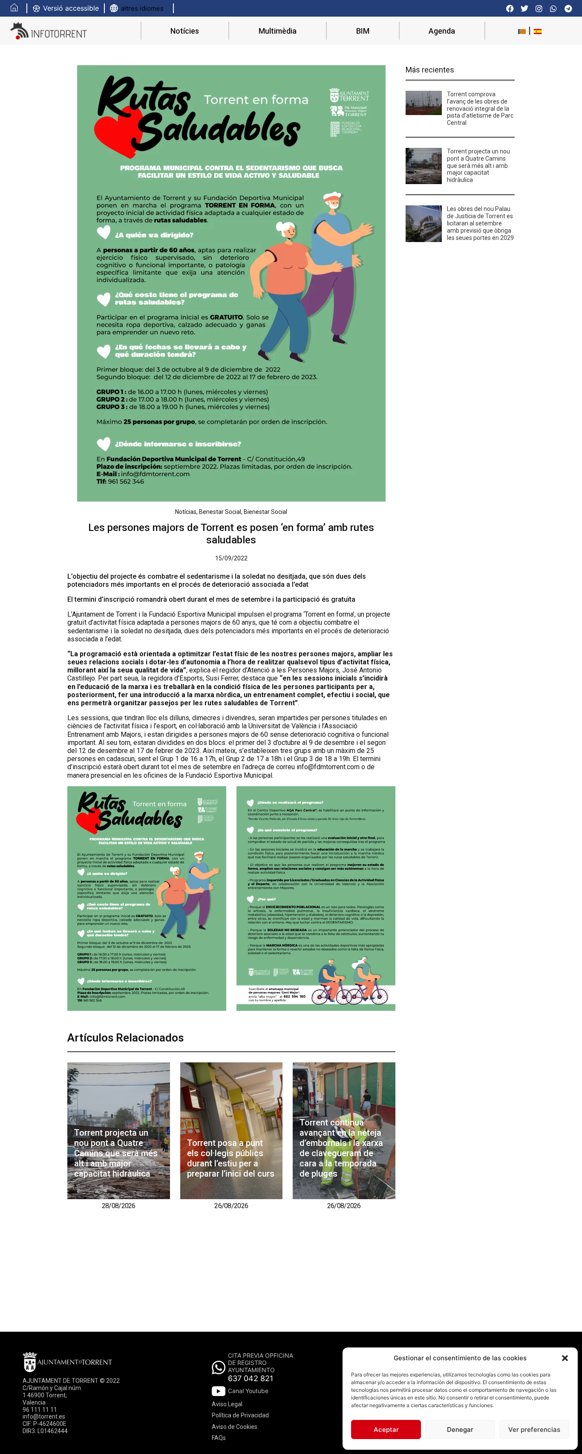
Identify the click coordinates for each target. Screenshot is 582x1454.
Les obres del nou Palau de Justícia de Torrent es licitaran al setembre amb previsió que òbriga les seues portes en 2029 (480, 223)
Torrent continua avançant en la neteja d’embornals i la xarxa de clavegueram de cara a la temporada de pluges (341, 1148)
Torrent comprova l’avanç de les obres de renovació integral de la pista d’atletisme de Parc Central (480, 108)
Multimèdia (278, 30)
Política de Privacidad (240, 1415)
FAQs (219, 1437)
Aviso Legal (227, 1404)
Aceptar (386, 1429)
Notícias (185, 511)
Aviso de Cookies (234, 1426)
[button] (565, 1358)
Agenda (442, 30)
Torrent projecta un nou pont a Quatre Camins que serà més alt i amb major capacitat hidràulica (116, 1153)
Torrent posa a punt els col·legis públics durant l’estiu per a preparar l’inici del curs (230, 1158)
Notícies (184, 30)
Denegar (460, 1429)
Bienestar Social (265, 511)
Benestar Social (220, 511)
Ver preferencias (534, 1429)
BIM (362, 30)
